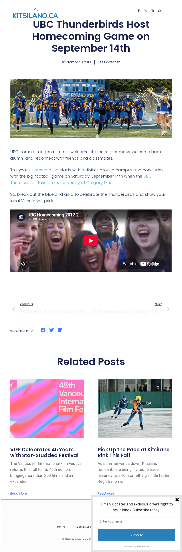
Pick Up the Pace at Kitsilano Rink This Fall (134, 452)
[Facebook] (139, 11)
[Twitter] (146, 11)
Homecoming (45, 170)
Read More (18, 493)
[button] (43, 330)
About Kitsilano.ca (86, 526)
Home (61, 526)
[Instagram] (152, 11)
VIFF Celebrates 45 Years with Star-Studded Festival (44, 452)
